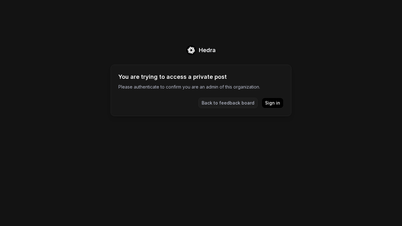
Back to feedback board (228, 102)
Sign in (272, 102)
